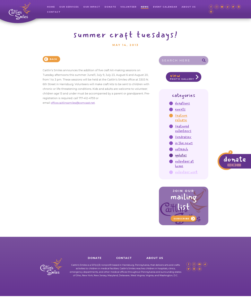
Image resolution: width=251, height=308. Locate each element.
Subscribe (181, 218)
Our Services (69, 7)
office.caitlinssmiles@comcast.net (73, 102)
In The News (184, 143)
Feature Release (181, 117)
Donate (110, 7)
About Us (189, 7)
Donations (182, 103)
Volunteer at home (184, 163)
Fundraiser (183, 137)
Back (53, 59)
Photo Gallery (182, 76)
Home (51, 7)
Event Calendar (165, 7)
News (145, 7)
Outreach (181, 149)
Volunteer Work (186, 172)
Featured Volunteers (183, 128)
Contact (54, 12)
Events (180, 109)
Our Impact (91, 7)
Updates (181, 155)
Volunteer (128, 7)
